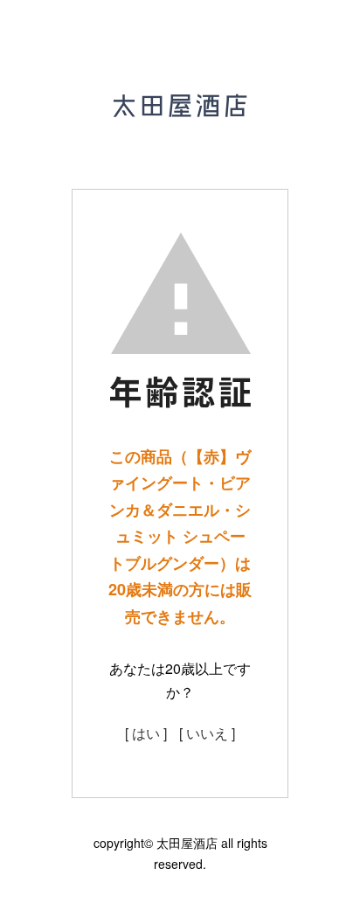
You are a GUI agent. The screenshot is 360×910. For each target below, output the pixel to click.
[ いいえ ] (207, 733)
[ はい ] (146, 733)
